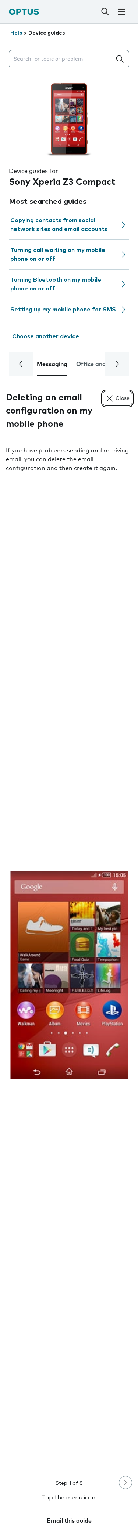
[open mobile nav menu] (121, 12)
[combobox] (62, 59)
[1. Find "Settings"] (69, 975)
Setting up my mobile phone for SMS (63, 310)
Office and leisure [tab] (101, 364)
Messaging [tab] (52, 364)
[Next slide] (125, 1482)
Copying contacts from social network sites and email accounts (58, 224)
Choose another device (45, 336)
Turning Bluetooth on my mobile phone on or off (55, 284)
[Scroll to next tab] (117, 364)
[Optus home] (24, 11)
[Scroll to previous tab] (21, 364)
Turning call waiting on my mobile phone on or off (57, 254)
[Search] (105, 12)
